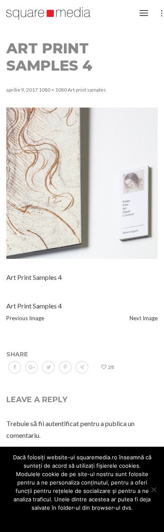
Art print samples (87, 90)
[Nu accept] (153, 489)
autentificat (62, 423)
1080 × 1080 (53, 90)
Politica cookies (114, 519)
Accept (39, 519)
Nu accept (71, 519)
